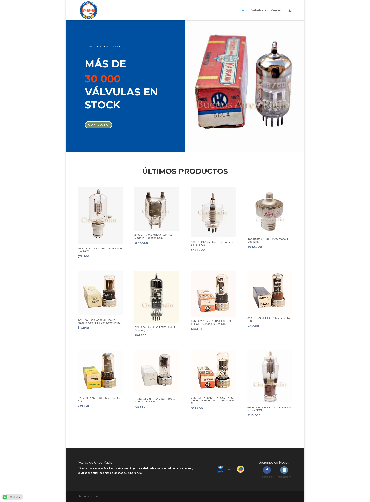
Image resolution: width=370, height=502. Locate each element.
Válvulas (257, 11)
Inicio (243, 11)
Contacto (278, 11)
